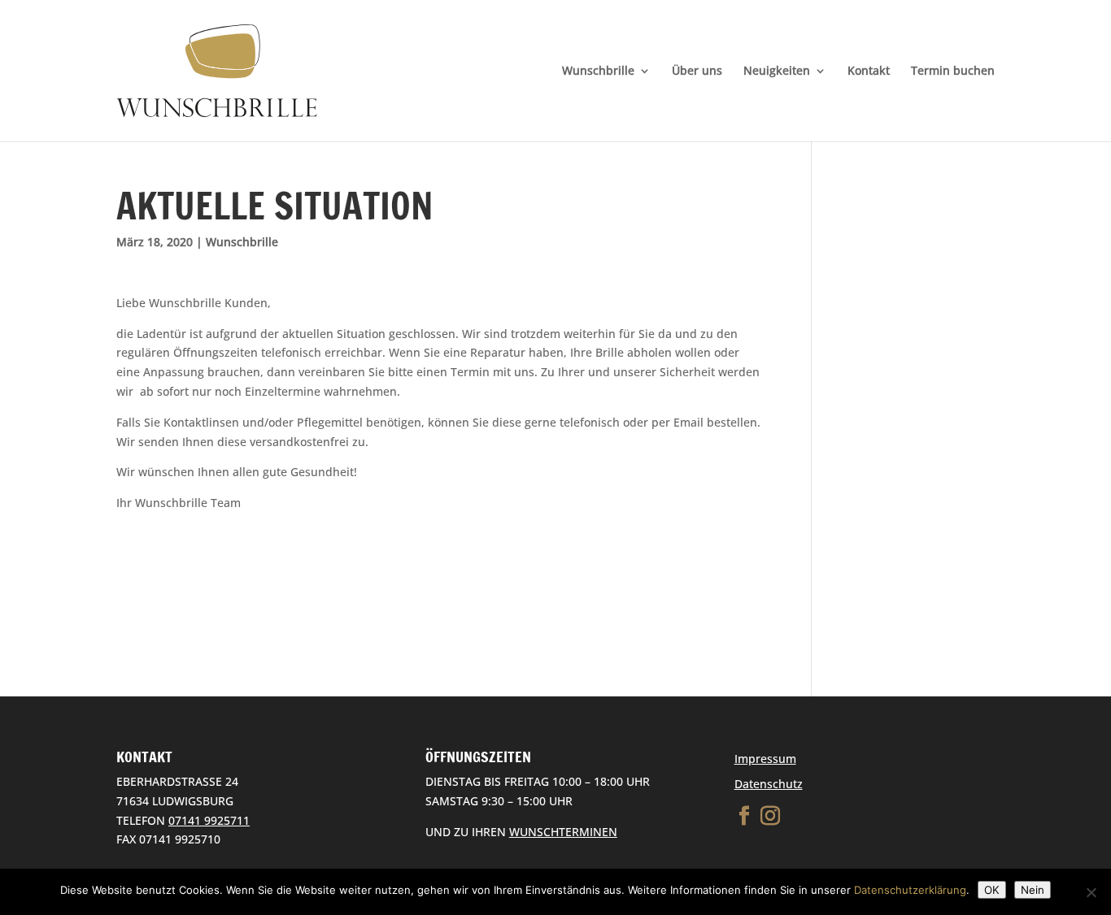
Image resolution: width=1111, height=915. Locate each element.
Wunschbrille (598, 71)
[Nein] (1091, 892)
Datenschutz (768, 783)
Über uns (697, 71)
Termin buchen (953, 71)
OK (992, 889)
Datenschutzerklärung (910, 889)
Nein (1032, 889)
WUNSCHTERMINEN (563, 831)
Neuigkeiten (776, 71)
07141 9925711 (209, 820)
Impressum (765, 758)
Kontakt (868, 71)
